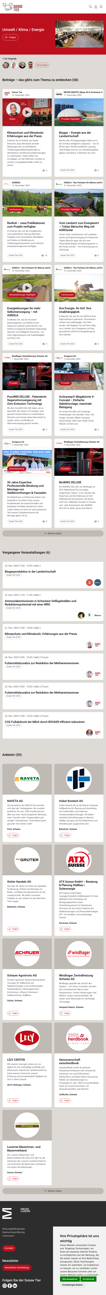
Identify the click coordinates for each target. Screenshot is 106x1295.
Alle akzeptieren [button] (70, 1279)
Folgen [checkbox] (15, 835)
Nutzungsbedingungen (13, 1228)
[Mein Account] (95, 7)
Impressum (8, 1235)
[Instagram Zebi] (4, 1285)
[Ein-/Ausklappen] (101, 7)
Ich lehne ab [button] (88, 1279)
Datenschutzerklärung (13, 1232)
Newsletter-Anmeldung (17, 1267)
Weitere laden (55, 533)
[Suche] (90, 7)
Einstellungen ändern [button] (72, 1285)
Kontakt (9, 1248)
